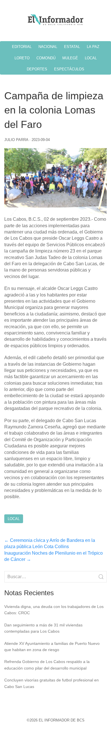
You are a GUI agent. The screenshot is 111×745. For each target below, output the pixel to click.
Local (14, 519)
